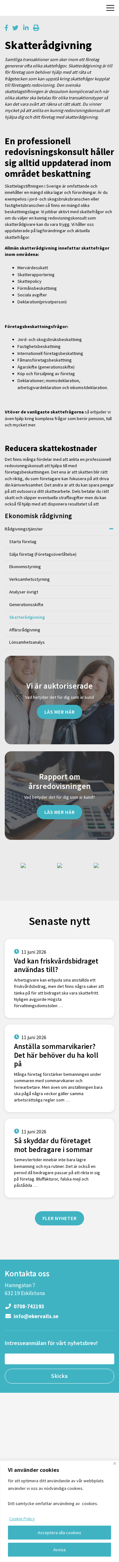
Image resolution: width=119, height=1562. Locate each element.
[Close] (114, 1463)
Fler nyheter (60, 1218)
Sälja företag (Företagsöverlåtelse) (42, 554)
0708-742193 (28, 1306)
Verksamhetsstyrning (29, 579)
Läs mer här (59, 712)
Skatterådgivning (27, 617)
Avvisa (59, 1550)
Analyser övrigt (23, 592)
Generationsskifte (26, 604)
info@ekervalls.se (35, 1316)
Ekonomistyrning (25, 566)
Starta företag (22, 541)
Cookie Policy (22, 1519)
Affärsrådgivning (24, 630)
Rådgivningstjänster (24, 529)
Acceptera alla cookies (59, 1532)
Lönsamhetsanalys (27, 642)
